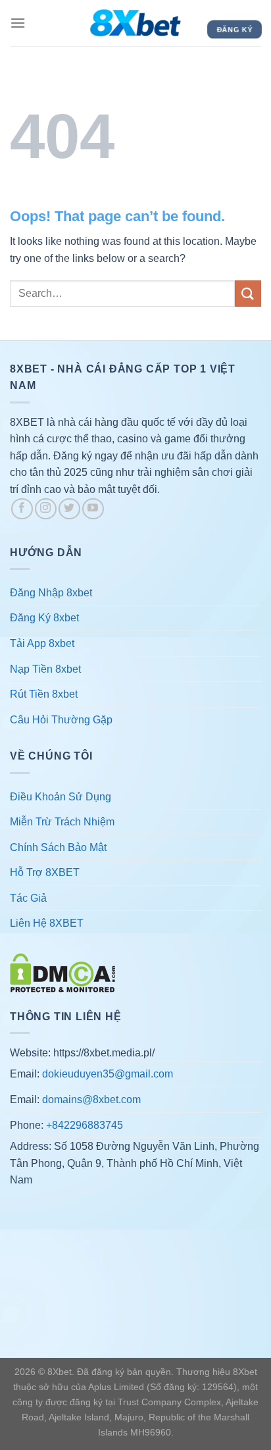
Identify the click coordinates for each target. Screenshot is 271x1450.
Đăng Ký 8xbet (44, 617)
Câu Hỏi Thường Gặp (61, 719)
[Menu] (18, 23)
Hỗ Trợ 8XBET (45, 872)
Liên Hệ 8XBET (47, 923)
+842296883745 (84, 1125)
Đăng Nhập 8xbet (51, 592)
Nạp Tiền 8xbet (45, 669)
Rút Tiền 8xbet (44, 694)
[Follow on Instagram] (46, 509)
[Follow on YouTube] (93, 509)
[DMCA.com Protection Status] (62, 971)
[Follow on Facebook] (22, 509)
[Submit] (248, 293)
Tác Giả (28, 898)
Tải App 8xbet (42, 643)
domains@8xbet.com (91, 1099)
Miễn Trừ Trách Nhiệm (62, 821)
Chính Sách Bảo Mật (58, 847)
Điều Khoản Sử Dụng (60, 796)
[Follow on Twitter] (69, 509)
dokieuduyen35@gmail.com (107, 1073)
